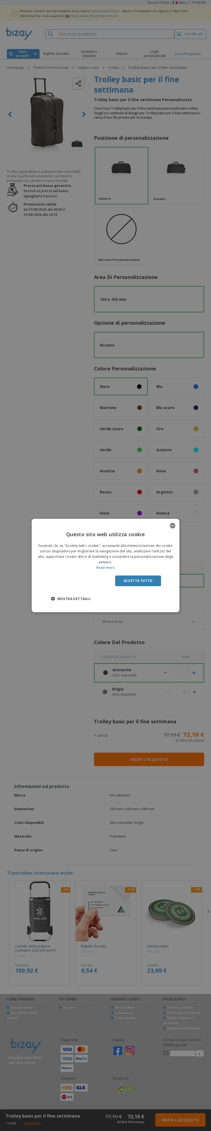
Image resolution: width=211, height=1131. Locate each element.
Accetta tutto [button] (138, 580)
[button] (70, 598)
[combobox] (172, 526)
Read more (105, 567)
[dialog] (105, 565)
